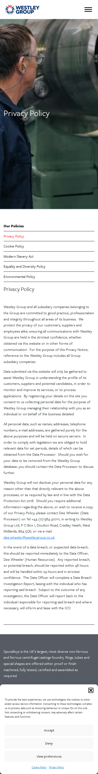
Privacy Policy (56, 767)
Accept (49, 730)
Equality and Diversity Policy (24, 266)
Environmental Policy (19, 276)
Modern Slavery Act (19, 256)
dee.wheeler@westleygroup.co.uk (29, 537)
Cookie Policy (39, 767)
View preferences (49, 756)
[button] (90, 690)
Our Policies (14, 225)
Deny (49, 743)
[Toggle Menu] (88, 9)
